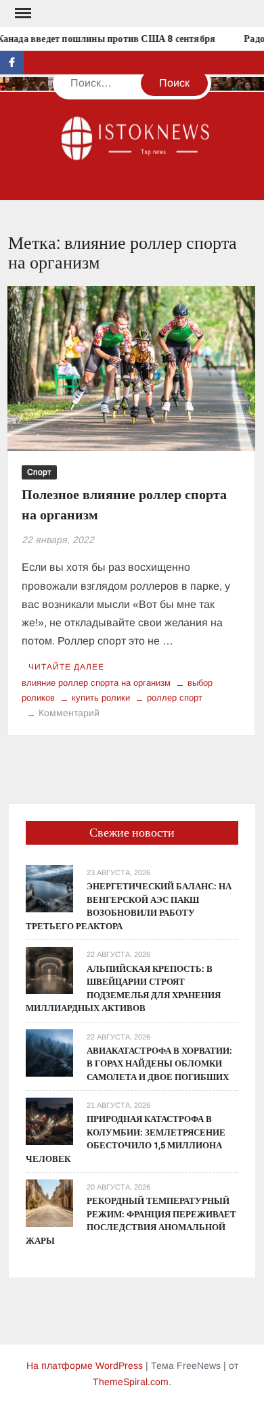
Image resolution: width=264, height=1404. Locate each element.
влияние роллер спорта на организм (96, 683)
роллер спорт (174, 698)
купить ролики (101, 698)
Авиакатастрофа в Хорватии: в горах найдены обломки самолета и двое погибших (159, 1063)
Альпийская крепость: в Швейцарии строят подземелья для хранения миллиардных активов (123, 988)
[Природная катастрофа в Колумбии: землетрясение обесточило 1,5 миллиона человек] (49, 1120)
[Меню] (21, 13)
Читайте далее (66, 667)
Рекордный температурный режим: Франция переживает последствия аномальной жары (131, 1220)
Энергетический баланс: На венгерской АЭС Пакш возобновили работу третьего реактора (129, 906)
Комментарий (69, 712)
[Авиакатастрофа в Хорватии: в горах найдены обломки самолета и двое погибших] (49, 1052)
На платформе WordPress (84, 1365)
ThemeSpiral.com (131, 1381)
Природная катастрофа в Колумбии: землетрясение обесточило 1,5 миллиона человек (125, 1139)
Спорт (39, 472)
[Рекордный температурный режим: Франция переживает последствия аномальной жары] (49, 1202)
